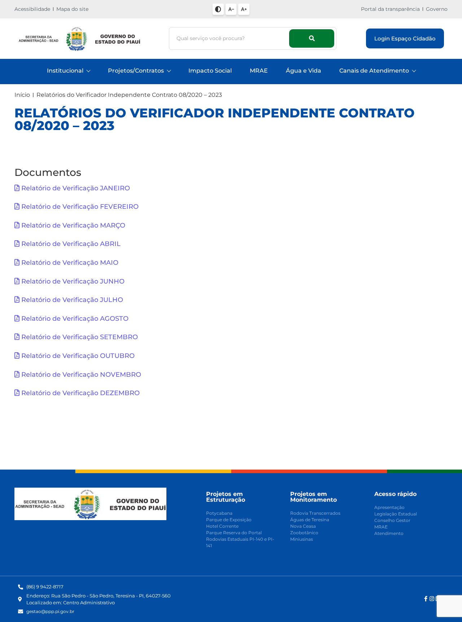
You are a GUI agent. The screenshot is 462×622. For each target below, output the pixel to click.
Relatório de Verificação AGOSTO (73, 319)
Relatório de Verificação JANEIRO (74, 188)
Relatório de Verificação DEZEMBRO (79, 393)
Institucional (65, 70)
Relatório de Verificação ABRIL (70, 244)
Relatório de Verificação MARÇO (72, 225)
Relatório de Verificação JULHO (71, 300)
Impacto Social (210, 70)
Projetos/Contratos (136, 70)
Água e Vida (303, 70)
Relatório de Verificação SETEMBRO (78, 337)
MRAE (259, 70)
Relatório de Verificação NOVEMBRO (80, 375)
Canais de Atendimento (374, 70)
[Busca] (311, 38)
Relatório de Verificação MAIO (68, 263)
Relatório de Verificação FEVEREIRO (79, 207)
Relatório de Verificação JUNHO (72, 281)
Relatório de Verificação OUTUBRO (77, 356)
